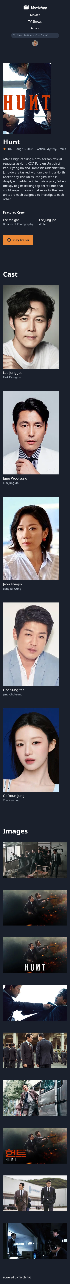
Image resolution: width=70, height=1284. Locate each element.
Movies (35, 15)
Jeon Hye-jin (12, 584)
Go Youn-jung (13, 795)
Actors (35, 28)
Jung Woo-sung (15, 478)
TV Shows (35, 21)
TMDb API (24, 1277)
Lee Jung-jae (12, 372)
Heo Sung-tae (13, 690)
